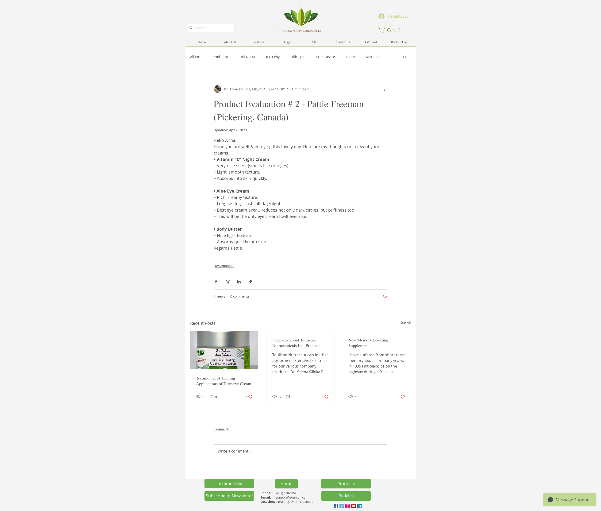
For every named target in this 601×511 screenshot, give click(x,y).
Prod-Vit (350, 56)
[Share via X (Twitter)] (227, 281)
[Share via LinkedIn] (239, 281)
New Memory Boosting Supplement (368, 342)
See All (405, 322)
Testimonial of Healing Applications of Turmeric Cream (223, 380)
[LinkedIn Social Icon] (359, 506)
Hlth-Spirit (299, 56)
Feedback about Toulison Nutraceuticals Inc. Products (296, 342)
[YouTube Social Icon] (353, 506)
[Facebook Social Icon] (336, 506)
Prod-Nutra (246, 56)
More (370, 56)
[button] (391, 30)
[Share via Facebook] (216, 281)
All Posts (196, 56)
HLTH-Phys (273, 56)
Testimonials (224, 265)
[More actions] (384, 89)
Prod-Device (325, 56)
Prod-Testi (220, 56)
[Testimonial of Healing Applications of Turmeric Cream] (224, 350)
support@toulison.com (292, 497)
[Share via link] (250, 281)
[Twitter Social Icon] (341, 506)
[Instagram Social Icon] (347, 506)
